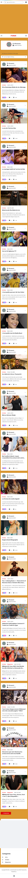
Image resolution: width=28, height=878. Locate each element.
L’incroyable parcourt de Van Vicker (13, 292)
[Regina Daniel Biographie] (14, 527)
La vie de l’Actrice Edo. (9, 128)
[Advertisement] (14, 19)
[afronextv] (9, 44)
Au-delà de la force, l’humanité (11, 374)
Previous (6, 813)
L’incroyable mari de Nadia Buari (12, 333)
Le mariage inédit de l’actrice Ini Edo (13, 169)
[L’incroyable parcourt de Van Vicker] (14, 280)
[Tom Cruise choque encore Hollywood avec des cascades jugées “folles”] (14, 696)
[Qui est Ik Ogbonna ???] (14, 238)
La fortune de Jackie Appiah (11, 499)
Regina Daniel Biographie (10, 540)
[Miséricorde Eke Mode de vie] (14, 198)
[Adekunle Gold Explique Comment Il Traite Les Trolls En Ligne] (14, 611)
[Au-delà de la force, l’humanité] (14, 362)
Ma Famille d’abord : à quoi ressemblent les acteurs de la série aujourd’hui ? (13, 457)
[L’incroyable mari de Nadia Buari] (14, 321)
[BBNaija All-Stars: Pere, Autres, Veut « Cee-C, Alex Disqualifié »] (14, 782)
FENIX (13, 36)
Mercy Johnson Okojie (9, 415)
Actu (6, 857)
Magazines (10, 664)
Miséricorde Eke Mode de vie (11, 210)
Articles (4, 85)
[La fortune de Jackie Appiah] (14, 486)
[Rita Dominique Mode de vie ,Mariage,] (14, 75)
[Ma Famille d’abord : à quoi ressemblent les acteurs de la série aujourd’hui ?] (14, 444)
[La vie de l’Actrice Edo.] (14, 116)
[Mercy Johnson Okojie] (14, 403)
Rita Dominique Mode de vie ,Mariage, (14, 87)
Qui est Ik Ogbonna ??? (9, 251)
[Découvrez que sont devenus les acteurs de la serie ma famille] (14, 739)
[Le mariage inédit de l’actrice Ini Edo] (14, 157)
